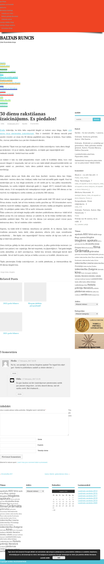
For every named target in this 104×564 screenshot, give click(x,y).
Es (76, 224)
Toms (87, 198)
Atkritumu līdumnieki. (83, 192)
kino (78, 272)
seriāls (84, 294)
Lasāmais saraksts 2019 (87, 500)
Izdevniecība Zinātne (89, 266)
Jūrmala (100, 269)
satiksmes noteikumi (13, 549)
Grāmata (82, 250)
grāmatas (94, 251)
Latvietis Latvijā (82, 224)
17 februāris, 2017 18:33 (27, 361)
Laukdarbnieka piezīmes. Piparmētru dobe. (85, 155)
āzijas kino (95, 295)
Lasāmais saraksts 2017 (87, 495)
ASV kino (88, 234)
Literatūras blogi (7, 28)
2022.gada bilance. (11, 303)
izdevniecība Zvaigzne (86, 269)
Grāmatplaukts (93, 254)
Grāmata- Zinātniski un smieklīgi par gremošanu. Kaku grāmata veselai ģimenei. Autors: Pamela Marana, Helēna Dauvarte (89, 146)
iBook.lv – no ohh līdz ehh (85, 175)
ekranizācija (89, 248)
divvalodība (89, 243)
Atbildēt (14, 373)
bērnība (82, 244)
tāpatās (24, 124)
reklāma (88, 291)
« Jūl (53, 510)
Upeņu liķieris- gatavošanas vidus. (56, 474)
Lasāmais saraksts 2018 (87, 498)
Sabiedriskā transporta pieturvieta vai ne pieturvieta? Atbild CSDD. (88, 161)
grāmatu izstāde (5, 514)
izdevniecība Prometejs (9, 522)
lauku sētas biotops (89, 282)
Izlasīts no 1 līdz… (8, 13)
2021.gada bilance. (11, 333)
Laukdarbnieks (96, 279)
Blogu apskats (80, 237)
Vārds (40, 439)
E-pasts (40, 445)
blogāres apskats (86, 240)
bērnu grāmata (15, 499)
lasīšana (95, 273)
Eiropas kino (80, 247)
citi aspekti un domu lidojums (89, 183)
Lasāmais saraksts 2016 (87, 493)
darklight (78, 195)
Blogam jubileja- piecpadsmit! (35, 304)
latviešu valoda (95, 275)
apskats (79, 234)
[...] (88, 189)
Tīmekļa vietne (43, 450)
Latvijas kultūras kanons (82, 279)
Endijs (2, 130)
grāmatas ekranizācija (81, 254)
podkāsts (96, 288)
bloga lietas (5, 272)
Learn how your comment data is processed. (32, 462)
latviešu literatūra (82, 275)
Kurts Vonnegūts (86, 273)
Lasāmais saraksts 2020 (87, 503)
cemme (7, 92)
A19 (80, 207)
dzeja (97, 243)
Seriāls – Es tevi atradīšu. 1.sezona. (89, 133)
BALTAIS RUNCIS (17, 38)
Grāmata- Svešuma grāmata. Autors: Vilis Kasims (86, 137)
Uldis (2, 124)
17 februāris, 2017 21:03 (31, 379)
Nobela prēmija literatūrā (10, 16)
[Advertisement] (46, 53)
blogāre (12, 272)
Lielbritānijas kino (81, 285)
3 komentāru (34, 124)
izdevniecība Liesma (84, 263)
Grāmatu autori (7, 19)
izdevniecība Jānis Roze (87, 257)
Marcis (84, 195)
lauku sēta (78, 282)
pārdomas (80, 291)
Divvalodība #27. (7, 474)
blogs (100, 234)
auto (8, 87)
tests (90, 294)
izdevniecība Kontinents (11, 516)
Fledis (77, 178)
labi (59, 558)
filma (96, 247)
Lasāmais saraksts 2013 (87, 491)
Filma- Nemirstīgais (82, 181)
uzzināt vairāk (45, 558)
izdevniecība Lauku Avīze (90, 260)
